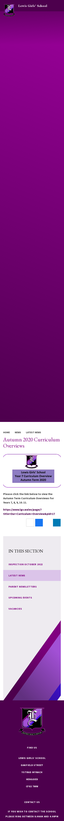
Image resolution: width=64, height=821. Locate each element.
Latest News (33, 432)
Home (6, 432)
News (18, 432)
